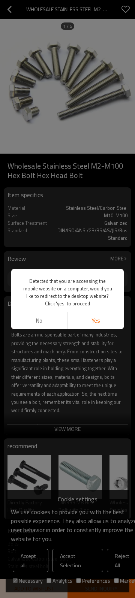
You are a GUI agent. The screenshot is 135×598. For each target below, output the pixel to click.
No (39, 320)
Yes (96, 320)
